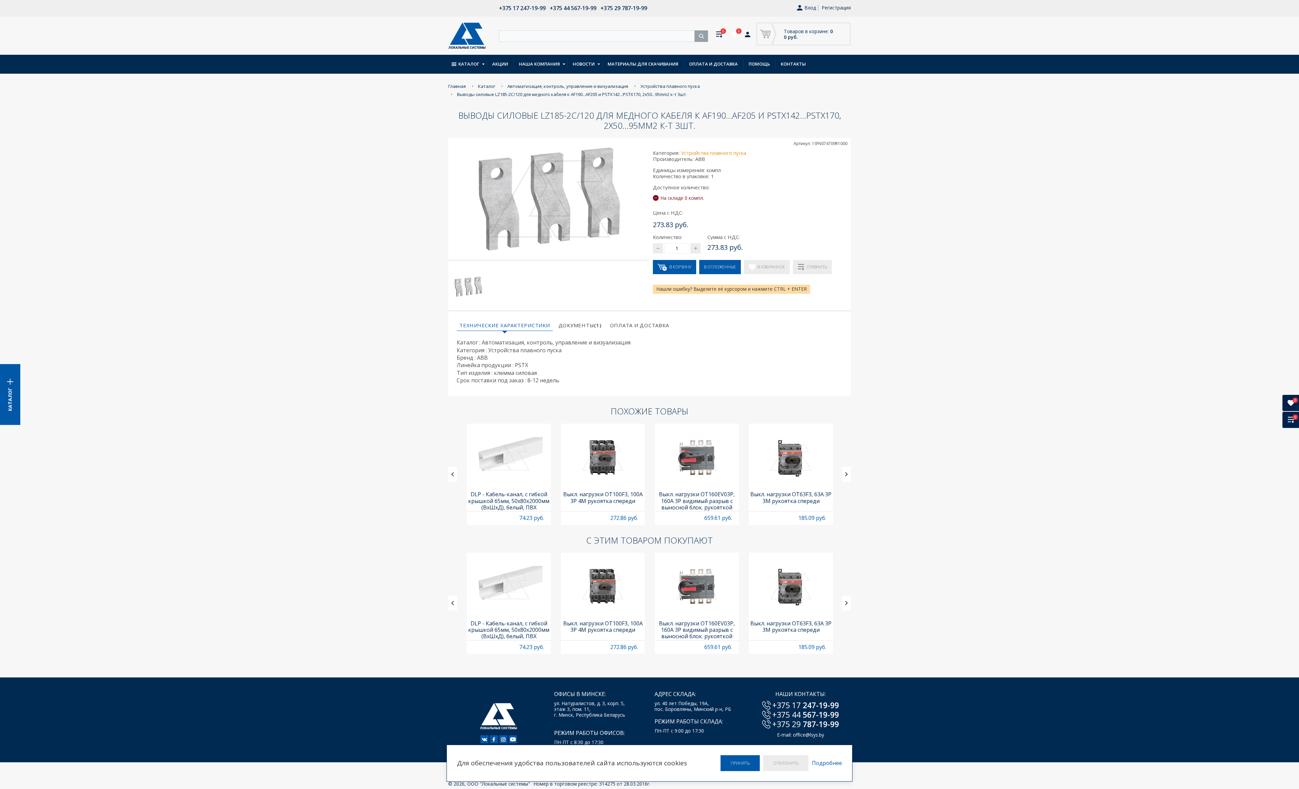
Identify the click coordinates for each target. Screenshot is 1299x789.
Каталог (468, 64)
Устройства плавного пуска (713, 152)
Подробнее (827, 763)
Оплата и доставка (713, 64)
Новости (584, 64)
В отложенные (720, 267)
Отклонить (785, 763)
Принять (740, 763)
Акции (500, 64)
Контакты (793, 64)
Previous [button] (452, 474)
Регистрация (836, 7)
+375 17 (805, 705)
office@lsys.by (808, 735)
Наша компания (539, 64)
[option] (509, 474)
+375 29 (805, 724)
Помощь (759, 64)
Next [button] (846, 474)
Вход (810, 8)
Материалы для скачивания (643, 64)
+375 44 (805, 714)
